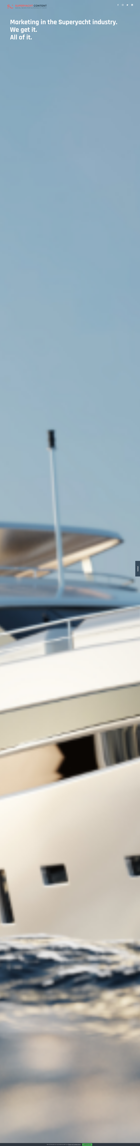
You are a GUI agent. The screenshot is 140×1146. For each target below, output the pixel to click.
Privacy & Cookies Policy (74, 1144)
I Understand (87, 1144)
